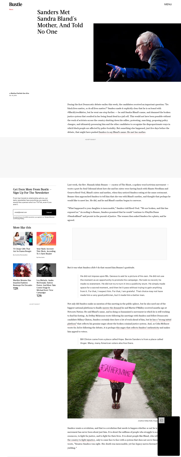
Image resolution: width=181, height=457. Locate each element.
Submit (49, 212)
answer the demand (111, 307)
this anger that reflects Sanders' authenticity (137, 327)
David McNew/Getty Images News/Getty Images (180, 52)
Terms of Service (49, 217)
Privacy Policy (20, 218)
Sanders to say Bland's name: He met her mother (122, 132)
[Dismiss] (177, 418)
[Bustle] (15, 4)
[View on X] (119, 243)
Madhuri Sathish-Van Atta (20, 93)
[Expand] (160, 418)
